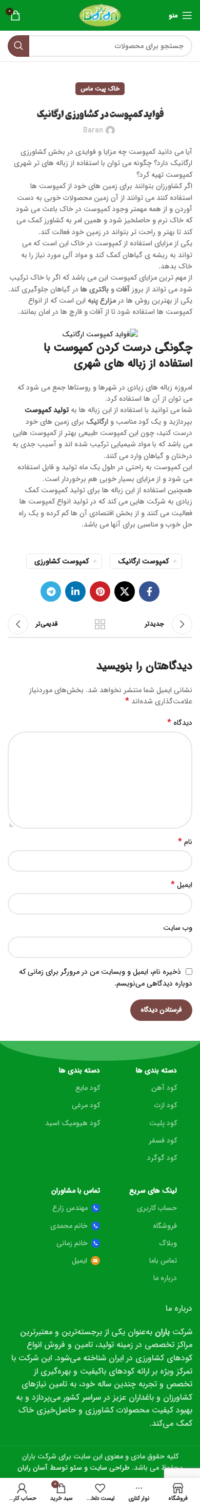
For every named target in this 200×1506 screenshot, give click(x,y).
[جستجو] (18, 46)
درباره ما (165, 1278)
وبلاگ (168, 1243)
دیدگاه (179, 722)
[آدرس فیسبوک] (149, 591)
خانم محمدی (69, 1225)
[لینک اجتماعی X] (124, 591)
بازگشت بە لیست (100, 624)
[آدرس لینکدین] (75, 591)
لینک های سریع (153, 1190)
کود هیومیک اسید (72, 1123)
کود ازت (165, 1105)
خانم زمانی (72, 1243)
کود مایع (87, 1087)
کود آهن (164, 1087)
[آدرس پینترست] (100, 591)
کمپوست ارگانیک (143, 561)
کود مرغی (86, 1105)
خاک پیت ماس (100, 89)
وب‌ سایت (177, 927)
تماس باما (163, 1260)
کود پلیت (163, 1123)
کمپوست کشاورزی (61, 561)
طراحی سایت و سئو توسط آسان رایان (73, 1467)
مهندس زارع (70, 1208)
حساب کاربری (157, 1208)
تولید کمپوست (47, 410)
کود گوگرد (162, 1157)
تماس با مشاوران (75, 1190)
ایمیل (181, 885)
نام (185, 842)
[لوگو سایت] (100, 14)
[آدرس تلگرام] (51, 591)
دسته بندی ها (156, 1070)
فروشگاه (165, 1225)
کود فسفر (163, 1140)
